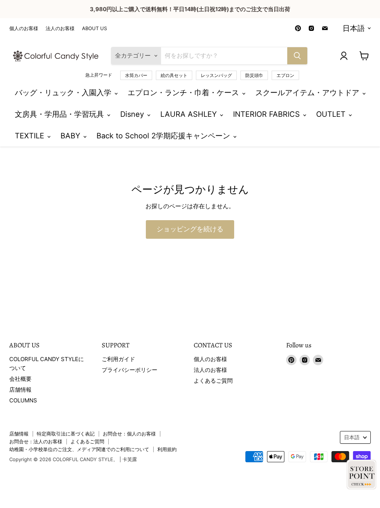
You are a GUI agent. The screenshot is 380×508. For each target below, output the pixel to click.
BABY (71, 135)
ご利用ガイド (118, 359)
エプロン (285, 75)
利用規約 (167, 449)
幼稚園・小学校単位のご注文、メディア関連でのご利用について (79, 449)
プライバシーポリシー (129, 369)
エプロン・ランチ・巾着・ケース (184, 92)
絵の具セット (174, 75)
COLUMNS (23, 400)
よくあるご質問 (213, 380)
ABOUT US (94, 28)
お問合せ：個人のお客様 (129, 434)
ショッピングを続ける (190, 229)
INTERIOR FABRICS (267, 114)
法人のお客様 (60, 28)
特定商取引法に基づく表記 (66, 434)
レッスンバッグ (216, 75)
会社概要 (20, 378)
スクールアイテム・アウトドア (308, 92)
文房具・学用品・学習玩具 (60, 114)
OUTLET (332, 114)
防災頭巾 (254, 75)
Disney (133, 114)
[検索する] (297, 55)
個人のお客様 (23, 28)
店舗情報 (20, 389)
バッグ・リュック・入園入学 (64, 92)
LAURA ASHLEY (189, 114)
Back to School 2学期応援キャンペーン (164, 135)
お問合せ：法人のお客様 (35, 441)
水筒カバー (136, 75)
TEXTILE (30, 135)
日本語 (354, 28)
